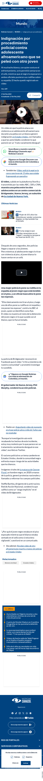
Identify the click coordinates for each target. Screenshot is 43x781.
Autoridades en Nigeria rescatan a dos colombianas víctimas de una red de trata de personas (22, 616)
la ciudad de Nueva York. (16, 196)
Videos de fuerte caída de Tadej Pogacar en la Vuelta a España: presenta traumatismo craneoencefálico (22, 640)
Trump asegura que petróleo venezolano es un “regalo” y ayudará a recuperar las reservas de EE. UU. (28, 234)
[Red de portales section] (39, 740)
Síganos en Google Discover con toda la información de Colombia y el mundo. (23, 161)
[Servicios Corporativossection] (39, 746)
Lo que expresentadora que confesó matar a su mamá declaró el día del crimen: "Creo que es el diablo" (21, 632)
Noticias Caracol (6, 32)
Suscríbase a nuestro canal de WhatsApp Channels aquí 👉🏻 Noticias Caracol (21, 151)
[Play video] (21, 112)
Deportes (29, 757)
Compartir (34, 95)
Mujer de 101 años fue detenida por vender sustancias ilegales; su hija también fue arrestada (28, 217)
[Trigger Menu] (3, 3)
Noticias (17, 757)
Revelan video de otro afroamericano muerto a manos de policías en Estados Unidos (24, 548)
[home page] (21, 700)
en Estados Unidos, (20, 136)
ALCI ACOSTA (30, 9)
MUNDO (17, 32)
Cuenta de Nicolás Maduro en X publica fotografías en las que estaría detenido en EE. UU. (22, 624)
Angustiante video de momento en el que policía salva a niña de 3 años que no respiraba (24, 430)
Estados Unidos (28, 563)
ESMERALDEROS (17, 9)
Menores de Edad (10, 563)
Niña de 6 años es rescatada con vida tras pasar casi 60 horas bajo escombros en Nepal (22, 648)
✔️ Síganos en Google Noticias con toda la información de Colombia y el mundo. (22, 376)
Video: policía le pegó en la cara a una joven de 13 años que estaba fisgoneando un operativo (22, 173)
